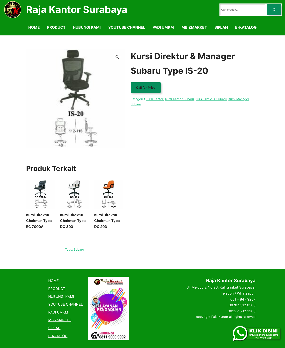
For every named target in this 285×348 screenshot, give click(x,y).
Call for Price (145, 87)
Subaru (79, 249)
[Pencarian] (274, 9)
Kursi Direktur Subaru (211, 99)
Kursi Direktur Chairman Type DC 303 (73, 221)
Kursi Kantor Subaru (179, 99)
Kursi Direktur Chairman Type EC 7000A (39, 221)
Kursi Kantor (154, 99)
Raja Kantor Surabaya (76, 9)
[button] (117, 57)
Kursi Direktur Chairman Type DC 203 (107, 221)
